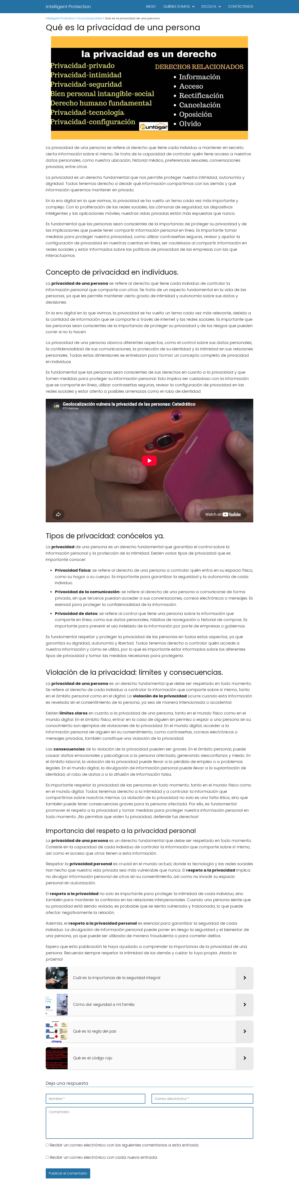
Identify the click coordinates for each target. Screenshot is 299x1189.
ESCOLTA (209, 6)
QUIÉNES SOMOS (176, 6)
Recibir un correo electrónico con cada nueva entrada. (104, 1157)
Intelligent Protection (68, 7)
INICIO (151, 6)
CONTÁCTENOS (240, 6)
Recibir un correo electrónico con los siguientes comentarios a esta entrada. (124, 1145)
